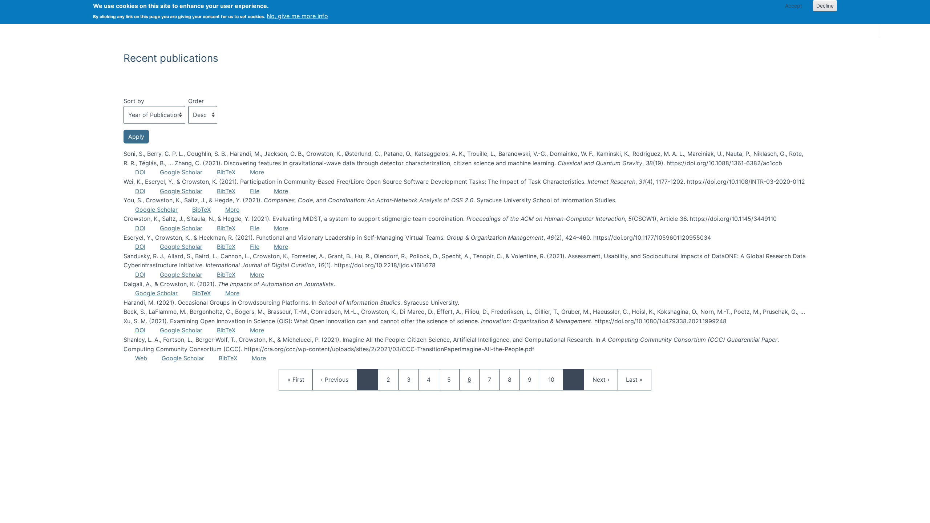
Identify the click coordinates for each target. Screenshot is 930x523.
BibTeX (226, 172)
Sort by (134, 101)
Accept (793, 6)
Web (141, 358)
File (254, 191)
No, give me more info (297, 16)
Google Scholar (181, 172)
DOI (140, 172)
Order (196, 101)
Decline (825, 6)
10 (555, 379)
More (257, 172)
